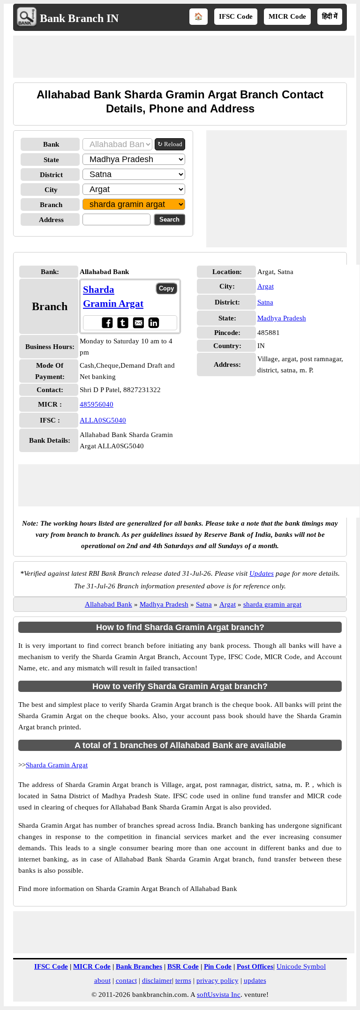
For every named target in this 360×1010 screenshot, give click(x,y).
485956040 (96, 404)
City (51, 189)
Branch (51, 204)
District (51, 174)
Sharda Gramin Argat (57, 765)
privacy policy (217, 980)
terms (183, 980)
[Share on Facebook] (107, 322)
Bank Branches (139, 966)
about (102, 980)
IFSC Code (236, 16)
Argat (265, 286)
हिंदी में (330, 16)
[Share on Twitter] (122, 322)
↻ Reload (170, 144)
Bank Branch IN (79, 18)
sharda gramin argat (272, 604)
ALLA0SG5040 (103, 420)
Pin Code (218, 966)
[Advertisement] (183, 57)
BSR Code (183, 966)
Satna (265, 302)
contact (126, 980)
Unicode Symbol (301, 966)
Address (51, 219)
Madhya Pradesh (281, 318)
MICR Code (287, 16)
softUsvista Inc (218, 994)
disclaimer (157, 980)
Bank (51, 144)
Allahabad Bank (108, 604)
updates (255, 980)
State (51, 159)
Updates (261, 573)
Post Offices (255, 966)
